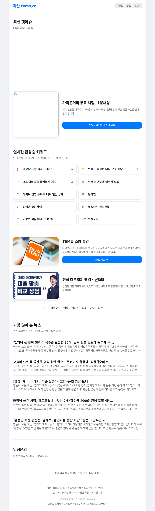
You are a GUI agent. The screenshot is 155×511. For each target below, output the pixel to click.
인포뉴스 (65, 503)
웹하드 (75, 307)
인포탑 (137, 5)
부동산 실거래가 (86, 473)
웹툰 (66, 307)
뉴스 (129, 5)
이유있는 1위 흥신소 (79, 503)
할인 (108, 307)
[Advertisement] (77, 59)
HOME (120, 5)
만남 (92, 307)
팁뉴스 (51, 503)
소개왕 (58, 503)
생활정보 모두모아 (98, 503)
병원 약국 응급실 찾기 (65, 473)
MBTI (98, 473)
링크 (100, 307)
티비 (85, 307)
